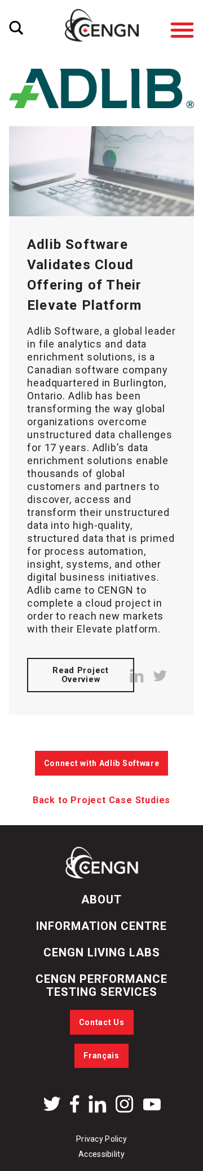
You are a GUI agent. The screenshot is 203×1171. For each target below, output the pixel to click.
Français (101, 1055)
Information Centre (101, 926)
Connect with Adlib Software (102, 763)
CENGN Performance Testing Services (101, 985)
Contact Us (102, 1022)
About (101, 899)
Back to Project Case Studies (101, 800)
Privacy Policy (101, 1138)
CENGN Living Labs (101, 952)
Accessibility (101, 1154)
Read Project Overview (80, 675)
